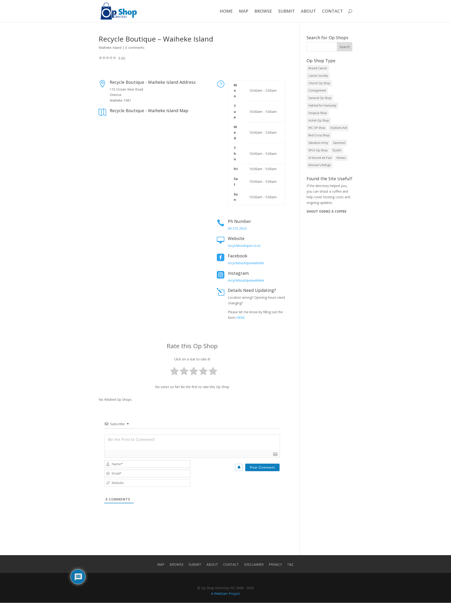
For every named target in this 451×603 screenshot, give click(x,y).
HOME (226, 11)
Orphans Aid (338, 128)
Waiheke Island (110, 47)
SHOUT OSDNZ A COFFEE (326, 211)
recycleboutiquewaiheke (246, 263)
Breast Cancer (317, 68)
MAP (243, 11)
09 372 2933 (237, 228)
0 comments (134, 47)
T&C (290, 565)
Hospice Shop (317, 113)
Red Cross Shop (319, 135)
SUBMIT (286, 11)
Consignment (317, 90)
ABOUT (308, 11)
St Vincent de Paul (320, 158)
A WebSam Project (225, 593)
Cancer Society (318, 76)
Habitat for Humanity (322, 105)
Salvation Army (318, 143)
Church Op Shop (319, 83)
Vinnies (341, 158)
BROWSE (263, 11)
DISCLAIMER (254, 565)
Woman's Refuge (319, 165)
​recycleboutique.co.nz (244, 245)
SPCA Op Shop (318, 150)
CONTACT (332, 11)
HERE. (240, 317)
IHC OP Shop (316, 128)
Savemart (339, 143)
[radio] (174, 372)
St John (336, 150)
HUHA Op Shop (318, 120)
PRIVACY (275, 565)
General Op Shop (319, 98)
